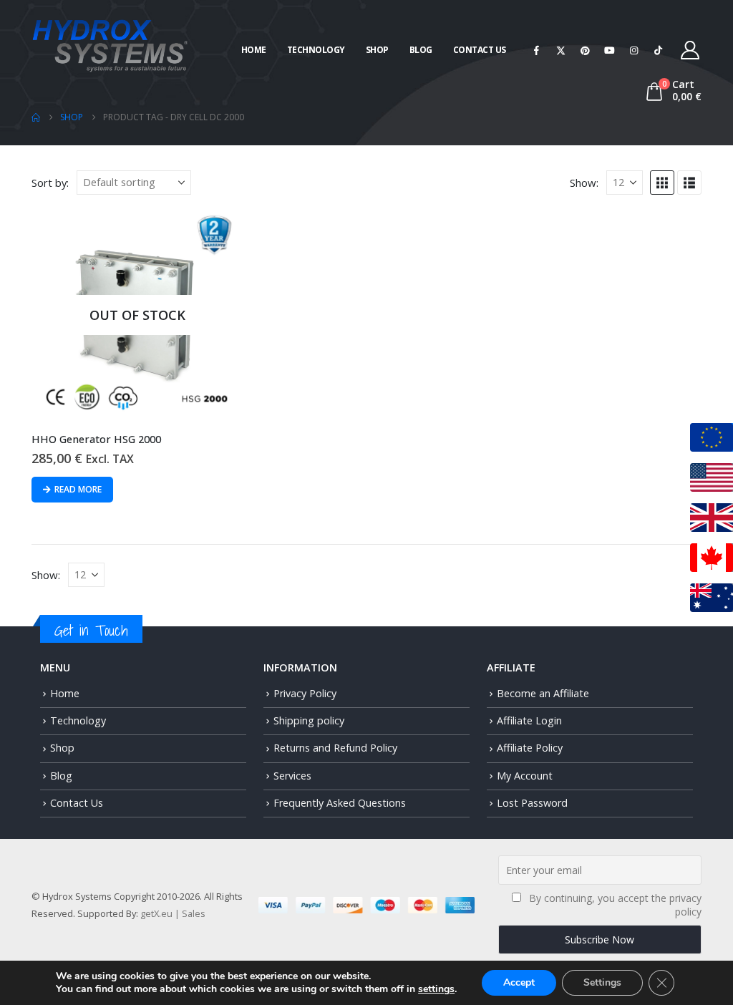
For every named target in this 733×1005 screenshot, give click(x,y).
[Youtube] (610, 50)
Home (253, 50)
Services (292, 775)
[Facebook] (537, 50)
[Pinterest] (586, 50)
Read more (78, 489)
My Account (525, 775)
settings (436, 989)
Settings (602, 982)
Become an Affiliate (543, 693)
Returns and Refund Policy (335, 747)
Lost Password (532, 803)
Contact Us (479, 50)
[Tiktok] (659, 50)
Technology (316, 50)
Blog (420, 50)
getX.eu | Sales (172, 913)
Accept (519, 982)
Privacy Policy (304, 693)
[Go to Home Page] (35, 117)
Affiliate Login (529, 720)
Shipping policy (308, 720)
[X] (561, 50)
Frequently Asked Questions (339, 803)
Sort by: (50, 182)
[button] (662, 182)
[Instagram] (634, 50)
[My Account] (690, 50)
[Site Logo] (110, 44)
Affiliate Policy (530, 747)
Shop (377, 50)
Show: (584, 182)
